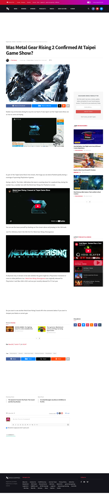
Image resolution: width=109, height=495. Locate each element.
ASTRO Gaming (44, 486)
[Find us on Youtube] (97, 9)
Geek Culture (62, 8)
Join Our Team (53, 482)
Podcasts (42, 8)
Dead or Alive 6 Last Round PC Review (84, 170)
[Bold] (13, 425)
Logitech (53, 486)
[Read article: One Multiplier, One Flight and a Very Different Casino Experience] (88, 136)
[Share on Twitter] (59, 105)
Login (68, 413)
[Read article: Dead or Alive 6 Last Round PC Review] (88, 160)
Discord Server (43, 484)
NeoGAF (11, 344)
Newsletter (11, 2)
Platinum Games (39, 353)
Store (38, 2)
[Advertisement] (54, 27)
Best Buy (26, 488)
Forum (73, 8)
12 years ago (22, 60)
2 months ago (19, 331)
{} (34, 424)
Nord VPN (73, 486)
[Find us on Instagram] (87, 324)
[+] (37, 424)
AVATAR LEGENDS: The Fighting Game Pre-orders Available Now (24, 328)
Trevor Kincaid (79, 150)
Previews (23, 2)
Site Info (29, 2)
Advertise (71, 482)
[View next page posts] (39, 338)
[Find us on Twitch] (95, 324)
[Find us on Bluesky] (101, 9)
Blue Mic (33, 488)
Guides (18, 2)
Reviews (23, 8)
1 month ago (86, 172)
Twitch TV (17, 344)
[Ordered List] (23, 425)
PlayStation (49, 353)
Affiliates (57, 2)
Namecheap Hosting (63, 486)
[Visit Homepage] (8, 8)
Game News (30, 60)
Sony (55, 353)
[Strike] (20, 425)
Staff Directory (42, 482)
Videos (52, 8)
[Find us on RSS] (91, 324)
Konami (21, 353)
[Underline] (18, 425)
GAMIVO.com (34, 486)
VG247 (25, 344)
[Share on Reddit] (64, 105)
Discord (34, 2)
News (15, 8)
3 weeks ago (88, 150)
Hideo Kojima (13, 353)
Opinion (32, 8)
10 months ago (52, 332)
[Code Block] (30, 425)
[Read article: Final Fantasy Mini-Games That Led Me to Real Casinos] (88, 182)
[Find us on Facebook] (93, 9)
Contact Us (33, 482)
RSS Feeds (34, 484)
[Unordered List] (25, 425)
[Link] (32, 425)
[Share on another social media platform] (68, 105)
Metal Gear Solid (29, 353)
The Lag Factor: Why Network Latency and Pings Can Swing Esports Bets (55, 328)
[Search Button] (88, 9)
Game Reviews (79, 166)
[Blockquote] (27, 425)
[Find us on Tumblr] (99, 324)
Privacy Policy (63, 482)
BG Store (52, 484)
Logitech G (42, 2)
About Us (25, 482)
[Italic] (15, 425)
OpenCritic (60, 484)
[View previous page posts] (36, 338)
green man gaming (50, 2)
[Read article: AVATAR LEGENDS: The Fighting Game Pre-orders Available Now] (10, 329)
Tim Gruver (14, 60)
